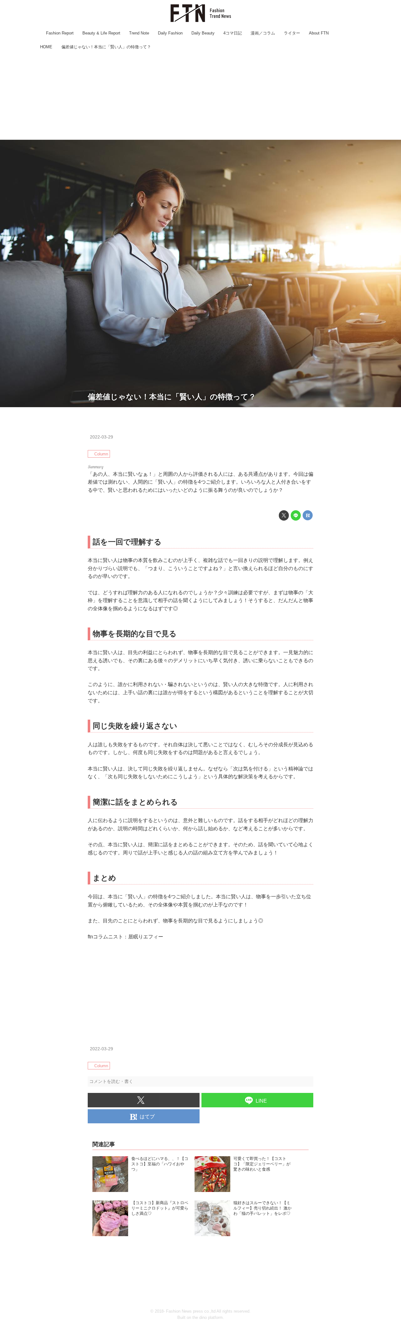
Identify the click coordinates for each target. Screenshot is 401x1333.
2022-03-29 (101, 436)
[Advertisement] (200, 95)
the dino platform (207, 1317)
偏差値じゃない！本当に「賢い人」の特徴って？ (172, 396)
